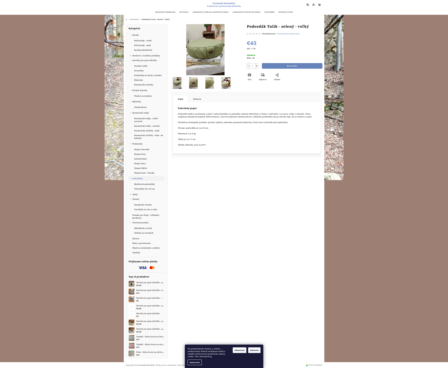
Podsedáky (137, 178)
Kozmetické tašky (140, 112)
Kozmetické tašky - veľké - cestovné (146, 120)
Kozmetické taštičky (143, 84)
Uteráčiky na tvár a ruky (145, 209)
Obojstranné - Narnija (144, 173)
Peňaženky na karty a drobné (148, 75)
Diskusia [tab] (197, 99)
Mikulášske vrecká (143, 228)
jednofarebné (140, 158)
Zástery (135, 238)
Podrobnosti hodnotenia (288, 33)
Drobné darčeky (139, 90)
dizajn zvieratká (141, 149)
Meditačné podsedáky (144, 184)
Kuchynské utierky (143, 204)
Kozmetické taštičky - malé (147, 130)
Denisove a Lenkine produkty (146, 55)
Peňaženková (140, 107)
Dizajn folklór (140, 168)
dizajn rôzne (140, 163)
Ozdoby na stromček (143, 233)
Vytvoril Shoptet (315, 365)
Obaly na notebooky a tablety (146, 248)
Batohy (135, 35)
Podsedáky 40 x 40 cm (144, 188)
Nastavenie (195, 362)
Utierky (135, 199)
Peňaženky (137, 143)
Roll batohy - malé (142, 45)
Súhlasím (254, 350)
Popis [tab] (180, 99)
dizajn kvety (140, 154)
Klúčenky (138, 80)
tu (211, 356)
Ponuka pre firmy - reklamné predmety (145, 216)
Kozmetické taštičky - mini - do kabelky (148, 136)
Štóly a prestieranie (141, 243)
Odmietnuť (239, 350)
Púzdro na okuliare (143, 96)
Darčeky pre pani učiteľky (144, 60)
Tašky (135, 194)
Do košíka (293, 66)
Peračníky (139, 70)
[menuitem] (165, 12)
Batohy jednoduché (143, 50)
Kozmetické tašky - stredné (147, 126)
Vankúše (136, 252)
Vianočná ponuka (140, 222)
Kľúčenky (136, 101)
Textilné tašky (141, 66)
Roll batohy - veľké (143, 40)
